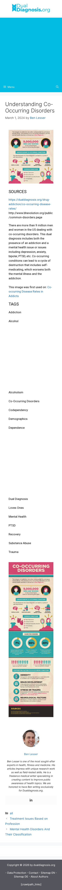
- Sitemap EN (47, 872)
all (11, 813)
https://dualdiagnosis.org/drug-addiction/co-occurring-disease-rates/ (30, 204)
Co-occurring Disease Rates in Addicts (30, 291)
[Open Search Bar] (57, 87)
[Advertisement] (31, 49)
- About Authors (38, 876)
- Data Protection (15, 872)
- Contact (32, 872)
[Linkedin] (31, 800)
